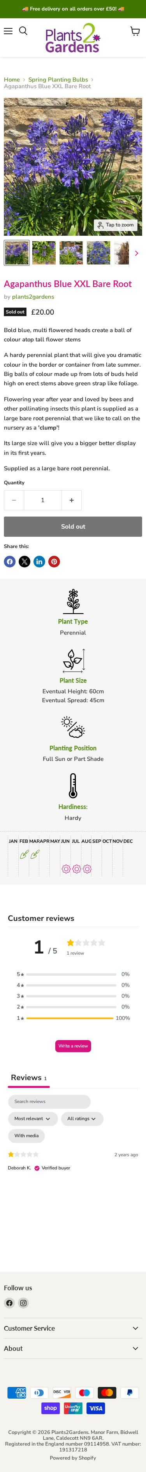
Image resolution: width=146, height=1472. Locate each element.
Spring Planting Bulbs (58, 80)
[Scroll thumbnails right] (135, 253)
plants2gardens (33, 297)
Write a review (73, 1046)
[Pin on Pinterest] (54, 561)
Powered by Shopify (73, 1458)
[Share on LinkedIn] (39, 561)
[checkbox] (26, 1136)
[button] (73, 974)
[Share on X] (24, 561)
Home (12, 80)
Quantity (14, 483)
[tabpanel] (73, 1161)
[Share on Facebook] (10, 561)
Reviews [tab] (29, 1077)
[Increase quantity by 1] (72, 500)
